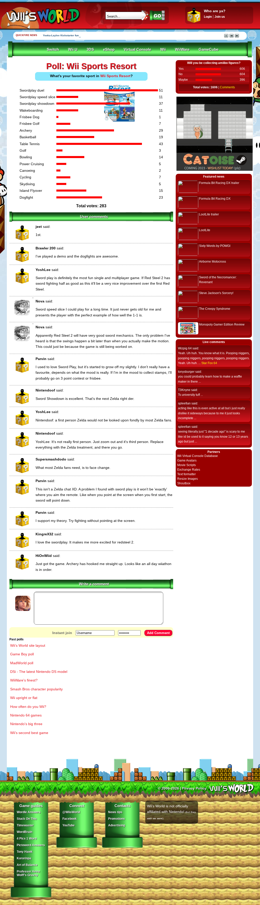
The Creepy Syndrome (214, 309)
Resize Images (187, 479)
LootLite (204, 230)
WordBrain (24, 832)
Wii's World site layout (27, 645)
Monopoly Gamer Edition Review (222, 324)
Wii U (72, 49)
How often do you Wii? (28, 707)
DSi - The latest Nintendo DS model (38, 672)
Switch (53, 49)
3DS (90, 49)
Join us (220, 17)
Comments (227, 87)
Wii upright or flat (23, 698)
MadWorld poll (21, 663)
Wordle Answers (29, 812)
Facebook (69, 819)
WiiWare (182, 49)
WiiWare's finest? (24, 680)
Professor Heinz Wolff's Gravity (28, 873)
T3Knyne (184, 390)
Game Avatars (187, 460)
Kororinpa (24, 858)
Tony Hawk (24, 851)
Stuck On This (27, 819)
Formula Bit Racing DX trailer (219, 183)
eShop (109, 49)
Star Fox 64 (209, 363)
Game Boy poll (22, 654)
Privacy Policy (194, 788)
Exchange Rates (188, 469)
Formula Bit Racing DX (215, 198)
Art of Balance (27, 865)
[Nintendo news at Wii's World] (42, 16)
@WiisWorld (71, 812)
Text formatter (186, 474)
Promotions (116, 819)
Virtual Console (137, 49)
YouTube (68, 825)
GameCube (208, 49)
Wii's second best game (29, 733)
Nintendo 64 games (26, 715)
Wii (163, 49)
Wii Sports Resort (115, 76)
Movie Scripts (186, 465)
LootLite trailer (209, 214)
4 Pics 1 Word (27, 838)
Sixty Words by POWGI (214, 246)
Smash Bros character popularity (36, 689)
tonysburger (186, 371)
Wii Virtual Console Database (197, 456)
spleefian (184, 403)
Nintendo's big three (26, 724)
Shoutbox (183, 483)
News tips (115, 812)
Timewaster (25, 825)
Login (208, 17)
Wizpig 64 (185, 348)
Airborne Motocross (212, 261)
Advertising (116, 825)
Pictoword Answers (31, 845)
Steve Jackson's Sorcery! (216, 293)
